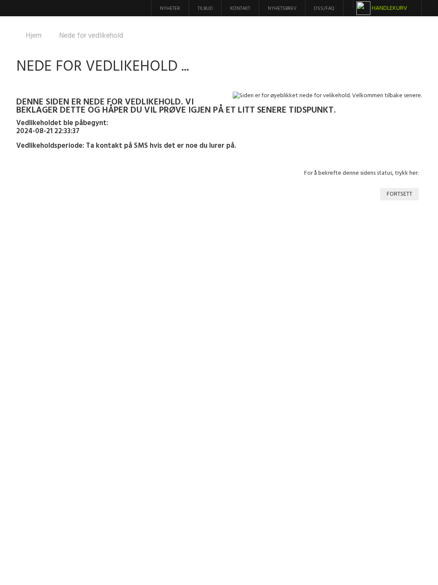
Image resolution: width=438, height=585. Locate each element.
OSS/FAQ (324, 8)
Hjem (33, 36)
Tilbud (205, 8)
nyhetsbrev (282, 8)
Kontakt (240, 8)
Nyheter (170, 8)
